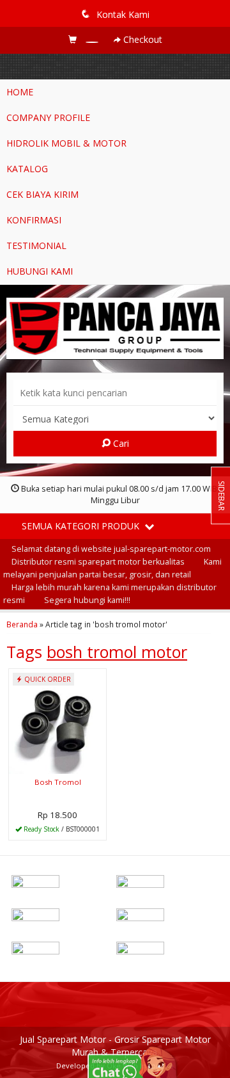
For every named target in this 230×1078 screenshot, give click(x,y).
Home (19, 92)
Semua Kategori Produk (82, 526)
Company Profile (48, 117)
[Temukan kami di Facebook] (63, 884)
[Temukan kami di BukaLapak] (167, 951)
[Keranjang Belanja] (84, 39)
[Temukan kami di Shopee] (167, 918)
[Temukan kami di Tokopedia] (63, 951)
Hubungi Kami (39, 271)
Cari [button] (120, 443)
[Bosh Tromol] (57, 720)
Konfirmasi (33, 220)
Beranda (22, 624)
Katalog (27, 169)
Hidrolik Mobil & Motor (66, 143)
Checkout (141, 39)
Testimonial (36, 245)
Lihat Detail (62, 829)
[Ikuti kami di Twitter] (167, 884)
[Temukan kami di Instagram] (63, 918)
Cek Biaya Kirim (42, 194)
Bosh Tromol (57, 782)
